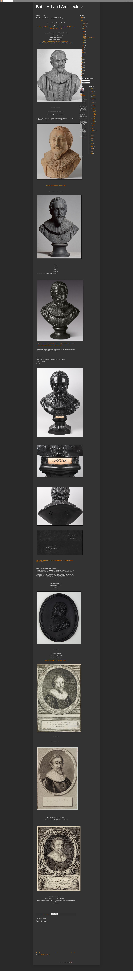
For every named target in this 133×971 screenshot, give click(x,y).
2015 (82, 68)
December (84, 21)
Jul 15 (84, 40)
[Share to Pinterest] (57, 914)
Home (56, 952)
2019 (82, 62)
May (83, 49)
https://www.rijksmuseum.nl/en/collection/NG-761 (56, 185)
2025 (82, 18)
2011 (82, 75)
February (83, 52)
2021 (82, 59)
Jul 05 (84, 45)
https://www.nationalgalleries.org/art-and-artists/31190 (55, 660)
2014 (82, 70)
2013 (82, 72)
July (83, 30)
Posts (82, 80)
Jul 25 (84, 33)
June (83, 47)
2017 (82, 65)
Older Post (73, 952)
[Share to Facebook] (56, 914)
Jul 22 (84, 34)
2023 (92, 133)
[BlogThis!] (53, 914)
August (83, 28)
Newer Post (38, 952)
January (93, 131)
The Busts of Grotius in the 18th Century (94, 114)
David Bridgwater (83, 95)
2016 (82, 67)
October (83, 25)
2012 (82, 73)
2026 (82, 17)
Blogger (71, 962)
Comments (83, 82)
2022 (82, 57)
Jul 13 (84, 42)
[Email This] (52, 914)
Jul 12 (84, 43)
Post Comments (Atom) (45, 954)
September (84, 26)
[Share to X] (54, 914)
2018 (82, 64)
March (83, 50)
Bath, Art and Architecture (59, 6)
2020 (82, 60)
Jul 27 (84, 31)
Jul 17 (84, 36)
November (84, 23)
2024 (82, 20)
